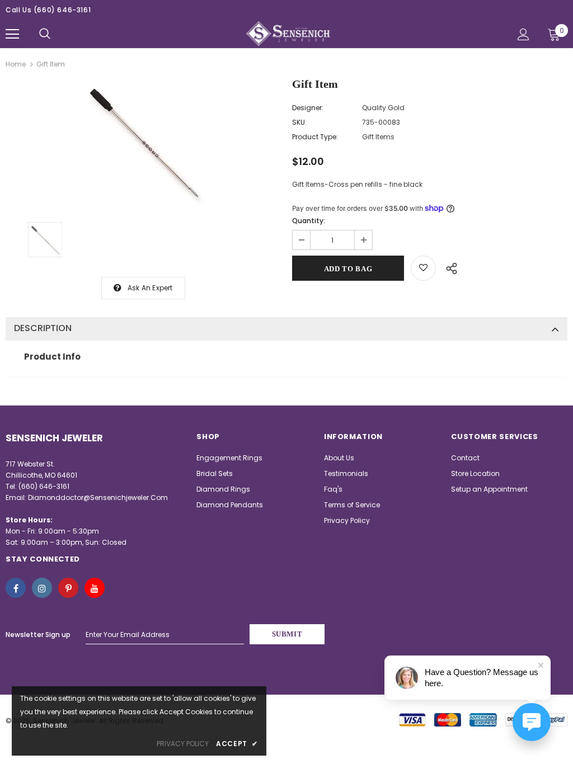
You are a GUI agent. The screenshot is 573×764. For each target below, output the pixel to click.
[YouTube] (94, 588)
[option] (143, 142)
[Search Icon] (44, 34)
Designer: (307, 107)
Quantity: (308, 220)
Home (16, 64)
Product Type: (315, 137)
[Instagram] (42, 588)
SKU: (299, 122)
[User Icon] (523, 34)
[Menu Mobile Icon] (12, 34)
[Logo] (288, 33)
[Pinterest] (68, 588)
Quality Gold (383, 107)
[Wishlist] (423, 268)
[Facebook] (16, 588)
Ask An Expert (150, 288)
